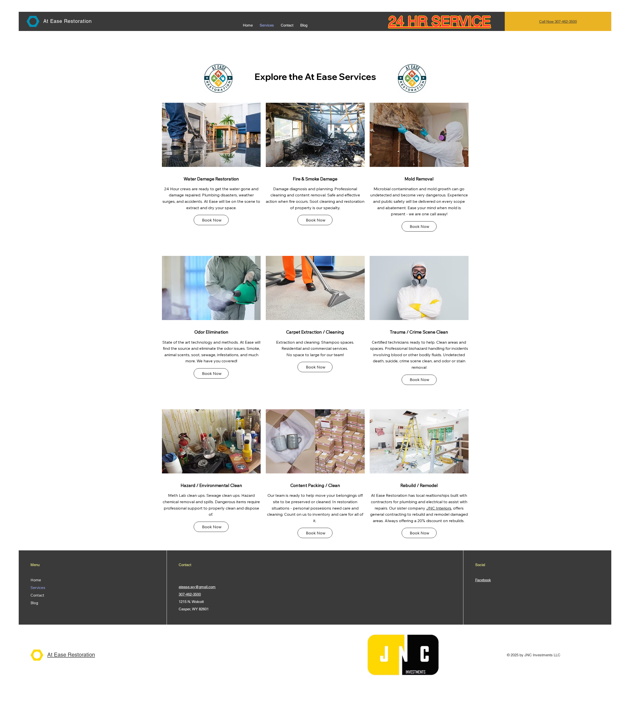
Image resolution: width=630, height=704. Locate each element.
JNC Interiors (438, 508)
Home (36, 580)
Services (38, 587)
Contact (37, 595)
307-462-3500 (190, 594)
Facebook (483, 580)
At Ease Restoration (67, 21)
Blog (34, 603)
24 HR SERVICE (440, 21)
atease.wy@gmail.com (197, 587)
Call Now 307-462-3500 (558, 21)
